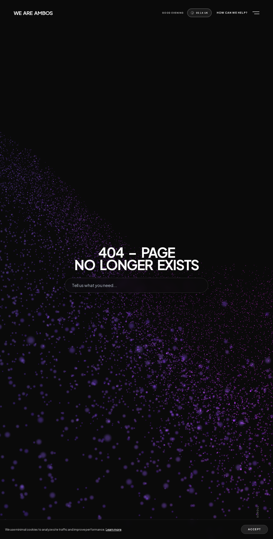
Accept (254, 529)
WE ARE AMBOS (33, 13)
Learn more (113, 529)
